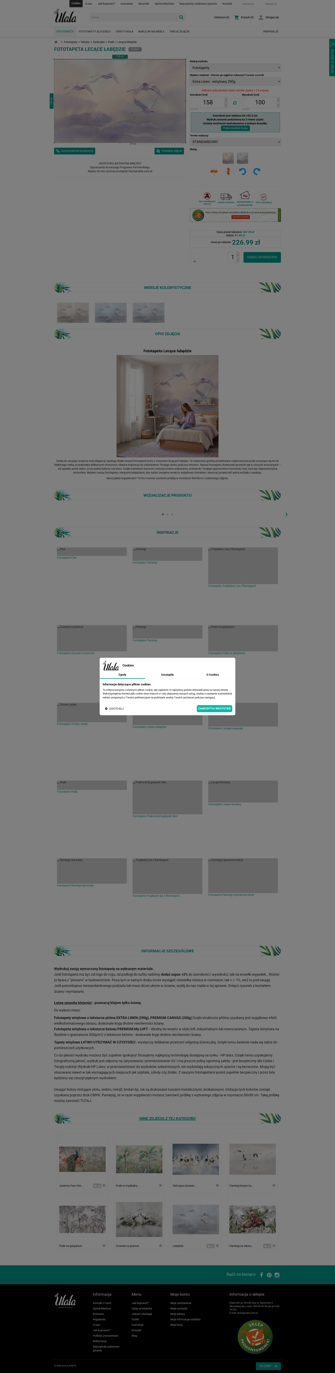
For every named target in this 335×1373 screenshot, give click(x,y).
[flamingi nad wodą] (92, 871)
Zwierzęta (99, 42)
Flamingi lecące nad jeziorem (241, 1185)
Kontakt (227, 3)
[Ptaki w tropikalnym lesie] (139, 1159)
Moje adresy (177, 1313)
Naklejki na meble (151, 31)
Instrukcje (127, 3)
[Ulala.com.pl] (70, 16)
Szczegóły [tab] (167, 674)
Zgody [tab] (122, 674)
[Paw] (92, 551)
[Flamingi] (167, 554)
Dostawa (98, 1313)
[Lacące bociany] (243, 792)
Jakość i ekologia (142, 1313)
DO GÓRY (265, 1366)
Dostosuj (116, 708)
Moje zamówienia (180, 1303)
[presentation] (286, 514)
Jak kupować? (106, 3)
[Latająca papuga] (243, 715)
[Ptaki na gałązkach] (243, 638)
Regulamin (99, 1319)
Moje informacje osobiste (185, 1319)
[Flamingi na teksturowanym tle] (252, 1219)
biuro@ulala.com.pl (247, 1313)
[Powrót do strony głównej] (56, 42)
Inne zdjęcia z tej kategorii (167, 1118)
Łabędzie (178, 1245)
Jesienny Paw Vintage (71, 1185)
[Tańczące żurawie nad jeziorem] (196, 1159)
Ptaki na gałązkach (70, 1245)
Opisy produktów (142, 1308)
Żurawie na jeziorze (127, 1245)
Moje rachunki (178, 1308)
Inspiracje (270, 31)
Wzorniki (143, 3)
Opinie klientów (164, 3)
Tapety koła (124, 31)
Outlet (135, 1319)
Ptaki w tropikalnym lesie (128, 1185)
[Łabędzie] (196, 1219)
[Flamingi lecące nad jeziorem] (252, 1159)
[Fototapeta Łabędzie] (148, 312)
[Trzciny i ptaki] (92, 712)
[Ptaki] (92, 785)
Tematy (85, 42)
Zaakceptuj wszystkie (214, 708)
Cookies (76, 3)
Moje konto (180, 1294)
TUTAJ (141, 478)
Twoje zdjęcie (179, 31)
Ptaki (111, 42)
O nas (88, 3)
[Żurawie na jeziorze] (92, 638)
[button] (226, 99)
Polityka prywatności (105, 1335)
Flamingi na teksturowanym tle (241, 1245)
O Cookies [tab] (212, 674)
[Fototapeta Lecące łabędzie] (73, 312)
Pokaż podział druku (235, 128)
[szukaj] (181, 17)
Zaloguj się (272, 17)
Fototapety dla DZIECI (95, 31)
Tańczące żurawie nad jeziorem (185, 1185)
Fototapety (65, 31)
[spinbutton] (207, 102)
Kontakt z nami (102, 1303)
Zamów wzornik (255, 75)
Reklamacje (100, 1341)
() (221, 17)
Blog (134, 1335)
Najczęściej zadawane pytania (198, 3)
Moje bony (176, 1324)
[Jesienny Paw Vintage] (82, 1159)
